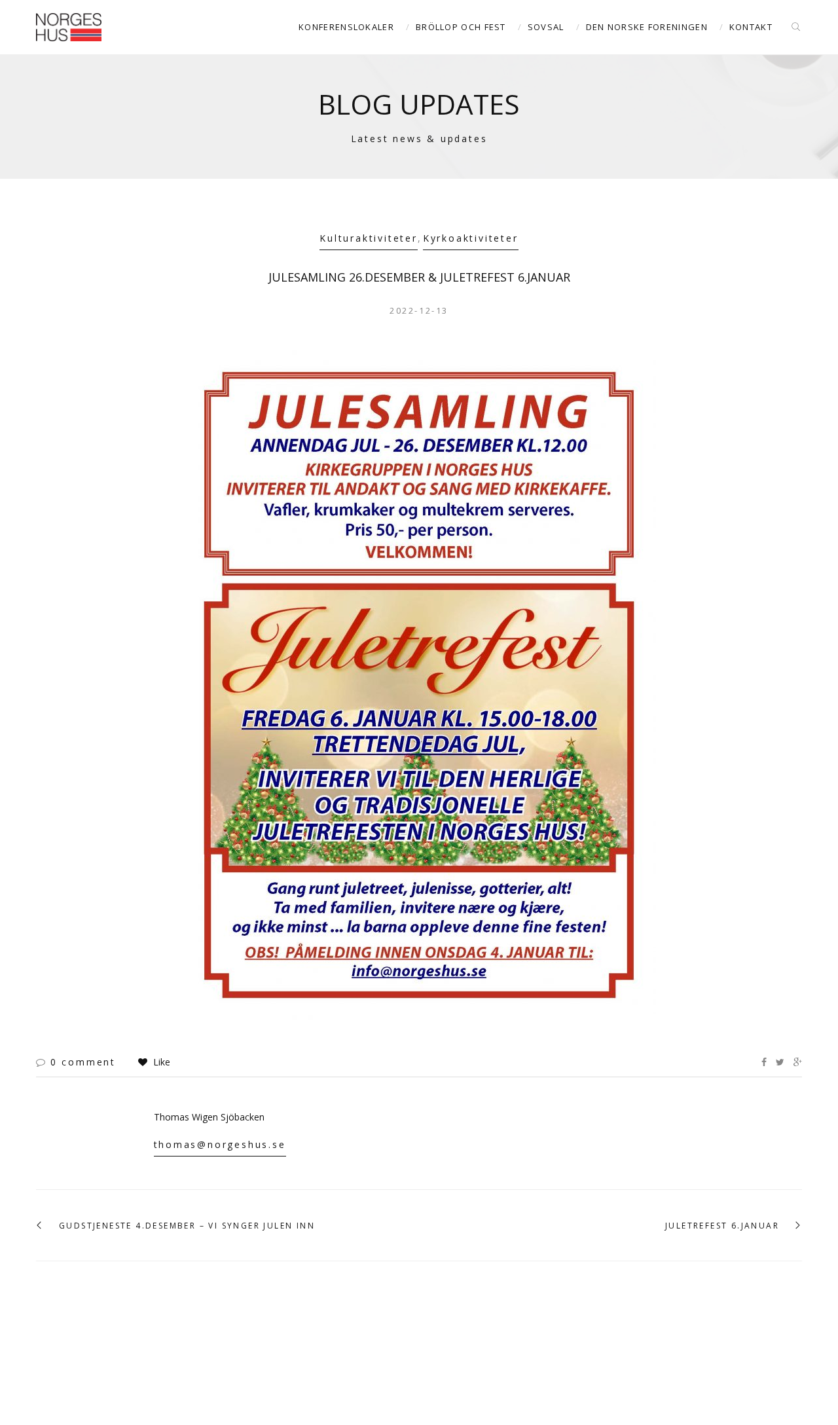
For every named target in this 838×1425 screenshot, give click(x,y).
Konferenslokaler (346, 27)
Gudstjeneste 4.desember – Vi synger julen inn (187, 1226)
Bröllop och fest (461, 27)
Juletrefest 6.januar (722, 1226)
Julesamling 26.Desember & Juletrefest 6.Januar (419, 277)
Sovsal (546, 27)
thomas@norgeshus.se (220, 1144)
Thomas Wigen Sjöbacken (209, 1117)
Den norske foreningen (647, 27)
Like (160, 1062)
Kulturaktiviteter (368, 238)
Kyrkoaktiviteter (471, 238)
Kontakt (751, 27)
